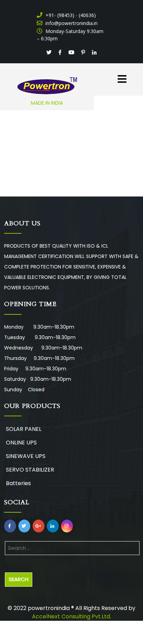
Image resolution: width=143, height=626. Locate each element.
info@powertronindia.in (71, 23)
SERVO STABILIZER (30, 470)
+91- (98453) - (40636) (70, 15)
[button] (119, 75)
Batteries (18, 483)
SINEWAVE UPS (25, 456)
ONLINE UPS (21, 443)
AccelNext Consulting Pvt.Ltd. (71, 616)
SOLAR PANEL (23, 429)
